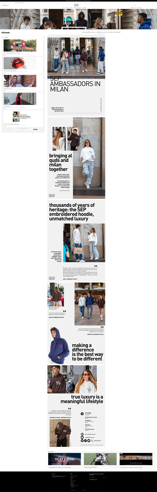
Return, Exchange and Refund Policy (75, 485)
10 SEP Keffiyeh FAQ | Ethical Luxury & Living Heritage (60, 467)
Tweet (47, 449)
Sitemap (71, 482)
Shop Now (72, 476)
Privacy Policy (72, 484)
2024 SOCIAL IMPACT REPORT (90, 467)
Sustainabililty (72, 478)
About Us (72, 477)
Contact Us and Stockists (73, 480)
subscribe (35, 129)
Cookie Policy (72, 481)
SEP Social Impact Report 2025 (7, 106)
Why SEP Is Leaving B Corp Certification (8, 88)
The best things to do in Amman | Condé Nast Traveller (131, 467)
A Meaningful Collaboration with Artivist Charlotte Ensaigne (10, 70)
